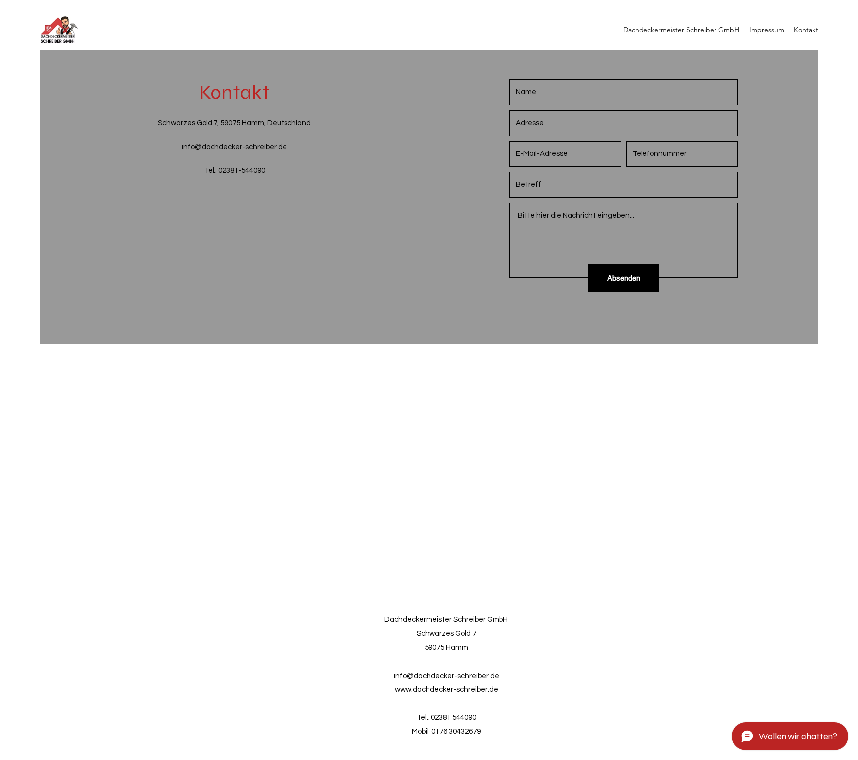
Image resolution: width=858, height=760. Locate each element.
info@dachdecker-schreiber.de (234, 147)
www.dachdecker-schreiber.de (446, 689)
